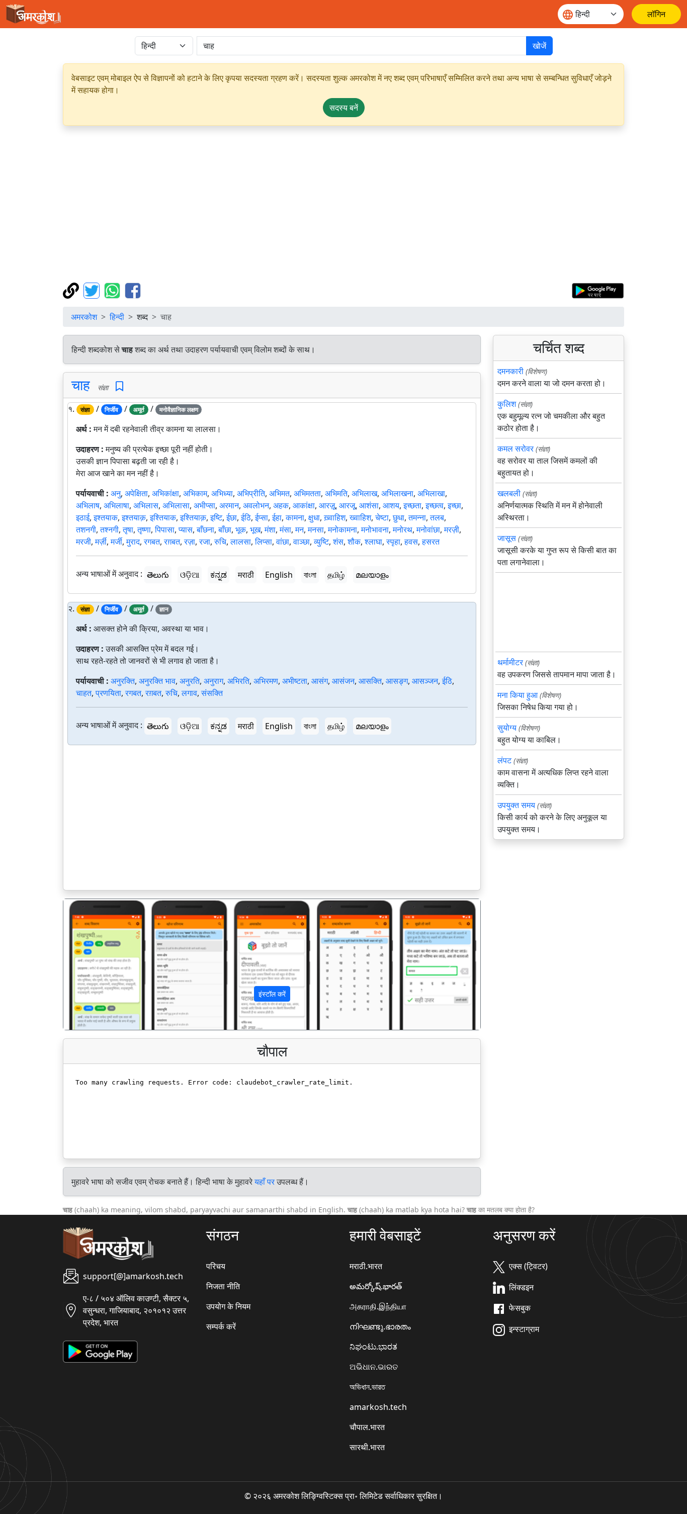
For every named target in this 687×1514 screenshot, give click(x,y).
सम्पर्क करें (221, 1326)
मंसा (285, 529)
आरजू (347, 505)
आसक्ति (370, 680)
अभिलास (145, 505)
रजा (204, 541)
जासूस (506, 538)
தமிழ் (336, 574)
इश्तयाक (106, 517)
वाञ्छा (301, 541)
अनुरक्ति (123, 680)
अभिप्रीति (251, 493)
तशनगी (86, 529)
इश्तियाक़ (193, 517)
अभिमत (279, 493)
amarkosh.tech (378, 1406)
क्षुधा (314, 517)
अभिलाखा (431, 493)
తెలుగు (158, 574)
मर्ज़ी (101, 541)
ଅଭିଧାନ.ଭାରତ (374, 1366)
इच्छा (454, 505)
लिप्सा (263, 541)
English (279, 574)
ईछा (231, 517)
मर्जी (116, 541)
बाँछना (205, 529)
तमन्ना (417, 517)
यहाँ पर (264, 1181)
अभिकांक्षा (165, 493)
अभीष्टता (294, 680)
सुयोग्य (507, 727)
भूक (240, 529)
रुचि (220, 541)
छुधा (398, 517)
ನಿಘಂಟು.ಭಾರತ (373, 1346)
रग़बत (172, 541)
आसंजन (343, 680)
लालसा (240, 541)
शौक (354, 541)
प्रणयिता (108, 692)
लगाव (189, 692)
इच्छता (412, 505)
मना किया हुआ (517, 694)
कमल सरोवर (515, 448)
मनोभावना (375, 529)
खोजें (539, 45)
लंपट (504, 760)
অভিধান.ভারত (367, 1386)
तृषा (128, 529)
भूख (255, 529)
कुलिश (506, 403)
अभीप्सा (204, 505)
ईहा (277, 517)
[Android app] (100, 1350)
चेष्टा (382, 517)
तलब (437, 517)
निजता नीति (223, 1286)
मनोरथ (402, 529)
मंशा (270, 529)
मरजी (83, 541)
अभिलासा (176, 505)
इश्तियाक (163, 517)
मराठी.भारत (366, 1266)
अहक (281, 505)
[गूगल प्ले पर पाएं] (597, 289)
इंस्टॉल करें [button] (272, 994)
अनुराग (213, 680)
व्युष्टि (321, 541)
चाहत (84, 692)
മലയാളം (372, 574)
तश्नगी (109, 529)
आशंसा (369, 505)
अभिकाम (195, 493)
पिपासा (165, 529)
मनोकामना (342, 529)
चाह (80, 384)
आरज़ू (327, 505)
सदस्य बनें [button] (343, 107)
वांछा (282, 541)
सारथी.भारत (367, 1447)
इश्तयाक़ (134, 517)
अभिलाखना (397, 493)
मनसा (316, 529)
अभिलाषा (116, 505)
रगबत (152, 541)
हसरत (431, 541)
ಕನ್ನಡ (218, 574)
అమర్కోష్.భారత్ (376, 1286)
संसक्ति (212, 692)
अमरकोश (84, 316)
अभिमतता (307, 493)
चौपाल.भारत (367, 1427)
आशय (391, 505)
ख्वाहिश (360, 517)
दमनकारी (510, 371)
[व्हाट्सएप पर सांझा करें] (113, 289)
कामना (295, 517)
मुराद (133, 541)
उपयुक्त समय (516, 805)
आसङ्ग (397, 680)
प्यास (186, 529)
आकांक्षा (304, 505)
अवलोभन (256, 505)
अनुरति (190, 680)
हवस (411, 541)
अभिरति (238, 680)
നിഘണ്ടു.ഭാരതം (380, 1326)
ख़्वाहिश (335, 517)
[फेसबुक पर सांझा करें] (133, 289)
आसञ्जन (425, 680)
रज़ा (189, 541)
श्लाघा (373, 541)
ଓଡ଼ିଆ (189, 574)
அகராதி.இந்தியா (378, 1306)
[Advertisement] (364, 204)
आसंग (319, 680)
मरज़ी (451, 529)
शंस (338, 541)
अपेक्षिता (136, 493)
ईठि (246, 517)
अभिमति (336, 493)
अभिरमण (265, 680)
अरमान (229, 505)
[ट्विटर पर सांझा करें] (92, 289)
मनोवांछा (428, 529)
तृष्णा (144, 529)
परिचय (215, 1266)
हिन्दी (117, 316)
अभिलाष (88, 505)
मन (299, 529)
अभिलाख (364, 493)
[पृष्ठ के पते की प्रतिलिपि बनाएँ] (72, 289)
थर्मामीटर (510, 662)
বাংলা (310, 574)
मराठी (246, 574)
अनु (116, 493)
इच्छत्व (434, 505)
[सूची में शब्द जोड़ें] (119, 386)
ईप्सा (261, 517)
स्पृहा (393, 541)
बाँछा (224, 529)
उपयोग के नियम (228, 1306)
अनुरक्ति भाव (157, 680)
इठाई (83, 517)
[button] (94, 964)
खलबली (509, 493)
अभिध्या (222, 493)
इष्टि (216, 517)
